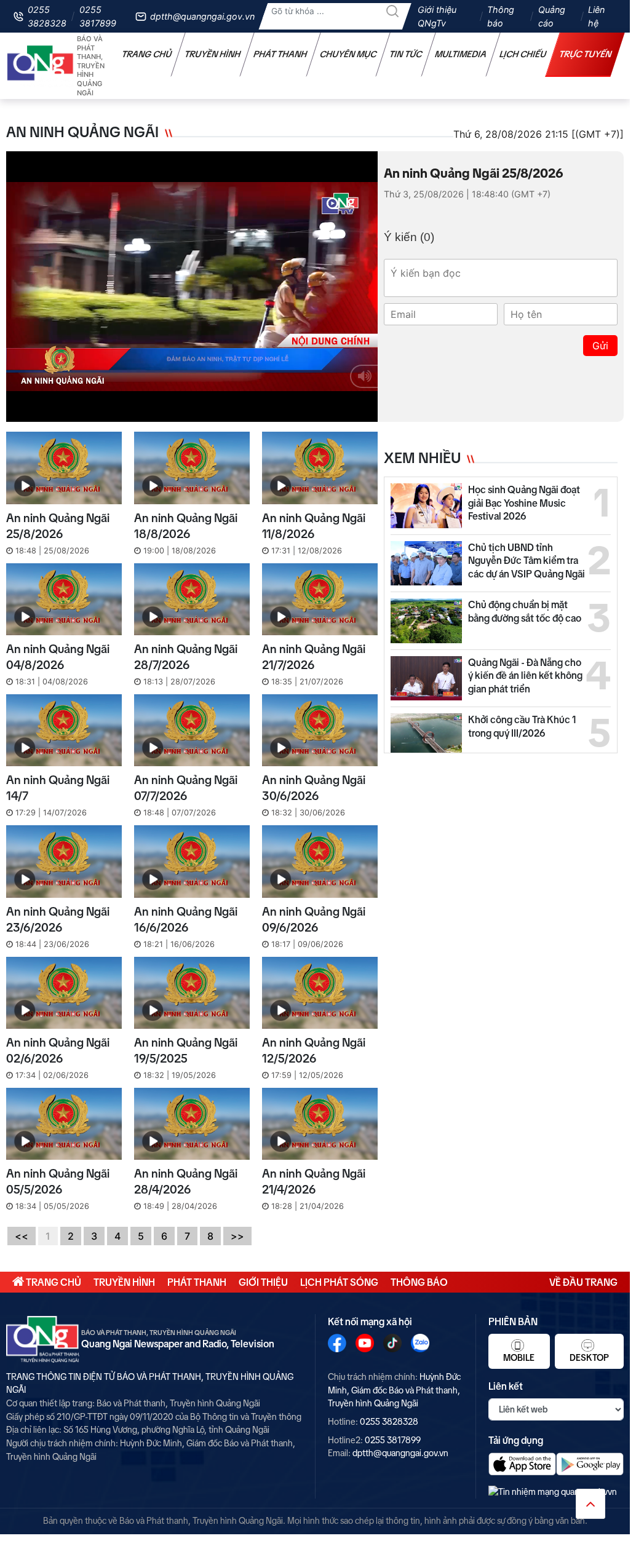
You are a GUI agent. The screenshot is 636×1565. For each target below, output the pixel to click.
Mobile (519, 1358)
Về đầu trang (583, 1282)
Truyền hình (212, 54)
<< (21, 1236)
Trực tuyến (585, 54)
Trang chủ (147, 54)
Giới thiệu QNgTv (437, 16)
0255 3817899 (97, 16)
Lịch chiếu (523, 54)
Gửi (600, 345)
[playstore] (590, 1463)
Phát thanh (280, 54)
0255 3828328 (47, 16)
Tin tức (406, 54)
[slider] (188, 409)
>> (237, 1236)
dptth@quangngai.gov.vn (202, 16)
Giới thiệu (263, 1282)
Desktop (589, 1358)
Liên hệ (596, 16)
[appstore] (522, 1463)
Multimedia (461, 54)
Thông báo (500, 16)
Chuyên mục (348, 54)
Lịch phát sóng (339, 1282)
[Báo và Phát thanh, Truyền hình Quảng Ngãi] (40, 66)
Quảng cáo (551, 16)
